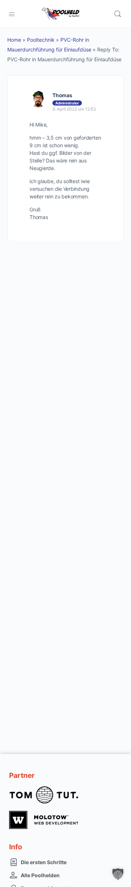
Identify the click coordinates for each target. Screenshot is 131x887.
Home (14, 40)
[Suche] (117, 14)
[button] (118, 874)
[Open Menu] (11, 13)
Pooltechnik (41, 40)
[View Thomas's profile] (38, 98)
